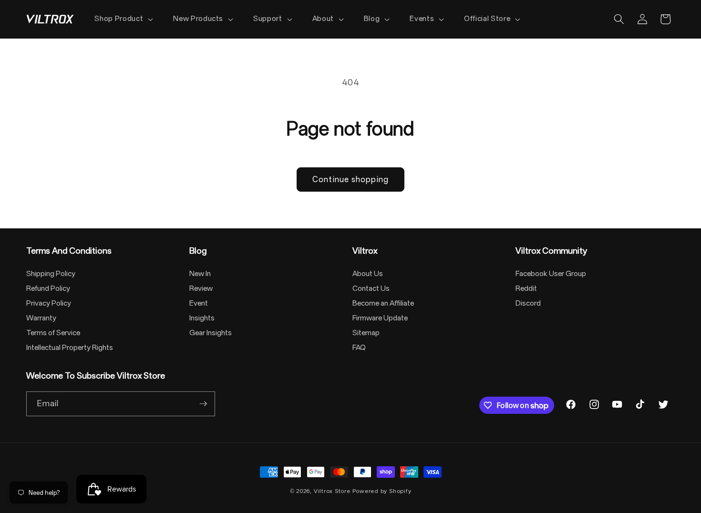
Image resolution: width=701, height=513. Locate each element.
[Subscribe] (203, 403)
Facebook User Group (550, 273)
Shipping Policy (50, 273)
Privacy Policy (48, 303)
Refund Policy (48, 288)
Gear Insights (210, 332)
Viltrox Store (332, 491)
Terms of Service (53, 332)
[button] (122, 19)
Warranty (41, 318)
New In (200, 273)
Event (198, 303)
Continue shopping (350, 179)
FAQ (359, 347)
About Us (367, 273)
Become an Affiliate (383, 303)
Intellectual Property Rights (69, 347)
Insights (202, 318)
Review (201, 288)
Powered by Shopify (382, 491)
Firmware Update (380, 318)
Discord (528, 303)
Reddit (526, 288)
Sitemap (366, 332)
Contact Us (371, 288)
